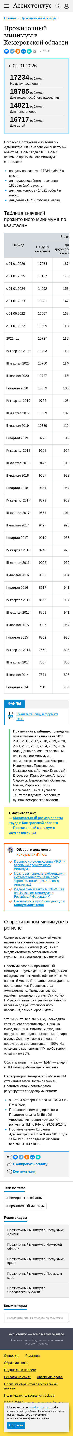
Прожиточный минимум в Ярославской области (26, 1290)
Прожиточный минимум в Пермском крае (34, 1275)
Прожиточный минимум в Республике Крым (35, 1261)
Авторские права (50, 1377)
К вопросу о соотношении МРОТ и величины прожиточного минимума (39, 865)
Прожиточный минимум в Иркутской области (34, 1246)
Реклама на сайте (17, 1377)
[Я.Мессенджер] (29, 51)
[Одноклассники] (17, 51)
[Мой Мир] (23, 51)
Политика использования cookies (29, 1395)
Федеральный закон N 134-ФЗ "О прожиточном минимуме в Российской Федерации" (39, 892)
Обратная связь (16, 1363)
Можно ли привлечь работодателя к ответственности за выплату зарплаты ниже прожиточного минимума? (39, 879)
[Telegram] (12, 51)
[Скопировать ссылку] (34, 51)
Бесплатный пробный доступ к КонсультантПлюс (39, 903)
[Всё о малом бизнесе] (32, 6)
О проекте (11, 1355)
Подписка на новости (20, 1370)
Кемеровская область (25, 1198)
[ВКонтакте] (6, 51)
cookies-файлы (39, 1407)
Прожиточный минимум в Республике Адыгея (35, 1232)
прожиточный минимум (26, 1206)
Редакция (32, 1355)
